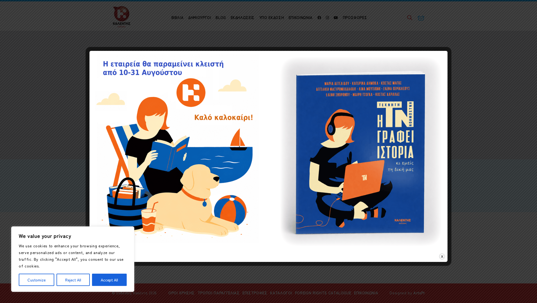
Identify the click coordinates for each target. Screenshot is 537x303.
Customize (36, 280)
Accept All (109, 280)
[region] (72, 259)
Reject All (73, 280)
